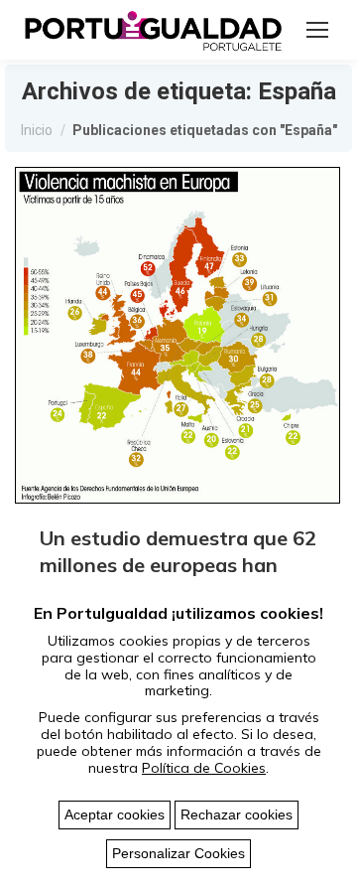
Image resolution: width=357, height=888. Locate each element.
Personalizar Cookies (178, 853)
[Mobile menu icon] (317, 30)
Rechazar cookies (236, 814)
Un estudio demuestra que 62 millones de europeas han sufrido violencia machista (178, 564)
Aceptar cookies (114, 814)
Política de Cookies (204, 768)
